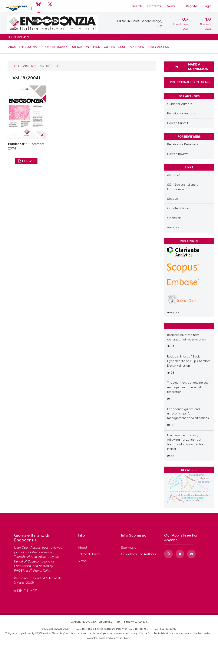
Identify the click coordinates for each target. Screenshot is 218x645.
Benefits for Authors (181, 113)
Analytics (173, 227)
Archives (137, 46)
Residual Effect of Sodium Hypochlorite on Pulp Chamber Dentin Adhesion (188, 361)
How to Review (177, 154)
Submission (129, 547)
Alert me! (173, 175)
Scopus (172, 199)
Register (192, 6)
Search (137, 6)
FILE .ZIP (28, 161)
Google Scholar (178, 208)
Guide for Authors (179, 104)
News (171, 6)
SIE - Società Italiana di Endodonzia (183, 187)
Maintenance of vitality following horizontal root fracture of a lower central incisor (185, 442)
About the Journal (23, 46)
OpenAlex (174, 218)
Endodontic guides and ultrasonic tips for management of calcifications (188, 413)
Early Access (158, 46)
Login (207, 6)
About (82, 547)
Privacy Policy (123, 638)
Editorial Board (54, 46)
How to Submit (177, 123)
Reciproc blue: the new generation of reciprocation (186, 337)
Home (16, 66)
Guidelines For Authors (138, 554)
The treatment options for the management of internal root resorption (187, 387)
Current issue (115, 46)
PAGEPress (80, 629)
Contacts (154, 6)
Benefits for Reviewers (182, 144)
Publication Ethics (85, 46)
